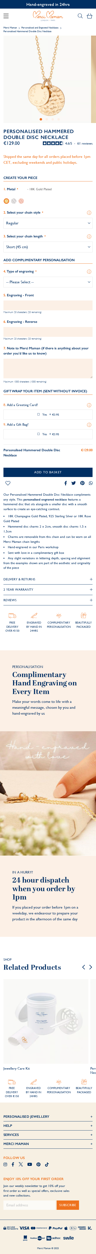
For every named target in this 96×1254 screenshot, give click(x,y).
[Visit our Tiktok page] (47, 1164)
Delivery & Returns (19, 579)
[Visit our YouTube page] (29, 1164)
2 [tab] (47, 119)
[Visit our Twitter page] (21, 1164)
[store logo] (48, 16)
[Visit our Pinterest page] (38, 1164)
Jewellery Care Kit (16, 1068)
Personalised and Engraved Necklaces (40, 27)
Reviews (9, 600)
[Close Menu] (7, 16)
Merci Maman (10, 27)
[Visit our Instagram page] (5, 1164)
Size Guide (90, 237)
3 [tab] (52, 119)
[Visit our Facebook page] (13, 1164)
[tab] (48, 579)
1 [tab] (41, 119)
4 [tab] (58, 119)
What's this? (90, 213)
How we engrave (90, 272)
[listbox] (48, 201)
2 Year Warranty (18, 589)
